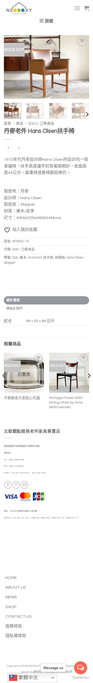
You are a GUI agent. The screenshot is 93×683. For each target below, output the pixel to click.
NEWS (11, 597)
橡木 (23, 257)
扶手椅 (48, 257)
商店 (19, 123)
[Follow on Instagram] (16, 484)
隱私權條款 (15, 636)
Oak (15, 257)
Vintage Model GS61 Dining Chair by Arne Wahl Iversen (66, 402)
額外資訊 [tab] (13, 300)
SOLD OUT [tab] (14, 308)
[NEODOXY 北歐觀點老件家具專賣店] (26, 8)
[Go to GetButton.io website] (80, 677)
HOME (11, 578)
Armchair (35, 257)
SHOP (11, 607)
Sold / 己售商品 (41, 123)
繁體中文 (27, 677)
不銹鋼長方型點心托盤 (22, 398)
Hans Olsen (75, 257)
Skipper (10, 262)
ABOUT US (15, 587)
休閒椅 (60, 257)
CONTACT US (18, 616)
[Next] (81, 67)
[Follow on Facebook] (8, 484)
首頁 (7, 123)
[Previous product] (18, 148)
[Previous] (12, 67)
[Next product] (8, 148)
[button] (77, 8)
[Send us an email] (24, 484)
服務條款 (13, 626)
